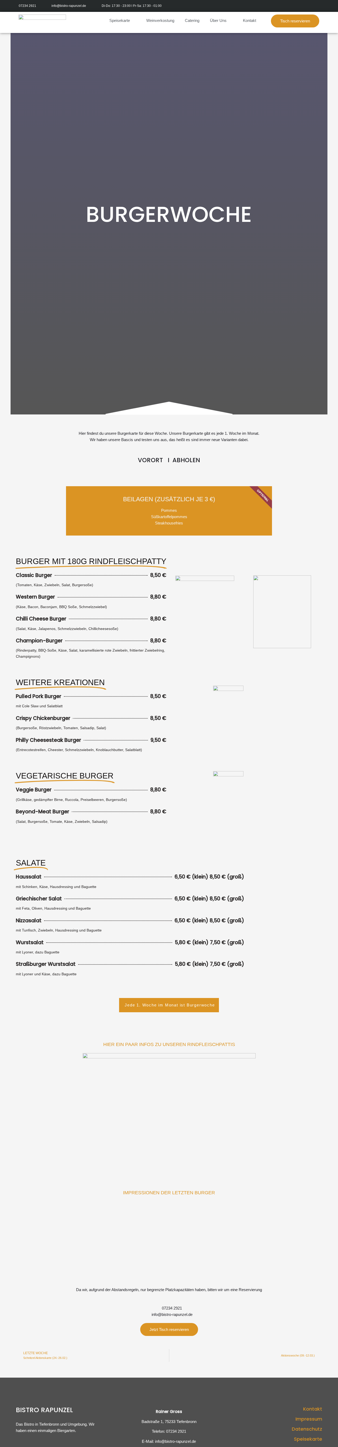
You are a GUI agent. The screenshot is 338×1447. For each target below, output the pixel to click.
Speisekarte (119, 20)
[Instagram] (321, 6)
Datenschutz (307, 1429)
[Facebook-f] (310, 6)
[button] (295, 21)
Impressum (308, 1419)
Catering (192, 20)
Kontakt (249, 20)
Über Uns (218, 20)
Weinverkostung (160, 20)
